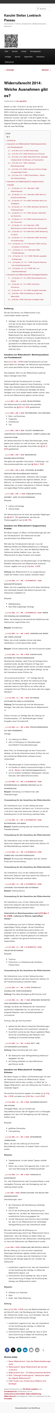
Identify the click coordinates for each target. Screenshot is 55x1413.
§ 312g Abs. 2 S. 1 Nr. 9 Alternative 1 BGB (24, 782)
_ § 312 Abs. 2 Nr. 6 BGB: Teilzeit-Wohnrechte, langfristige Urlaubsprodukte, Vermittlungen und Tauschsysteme (29, 158)
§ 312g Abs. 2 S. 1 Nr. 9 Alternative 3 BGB (24, 852)
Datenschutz (9, 62)
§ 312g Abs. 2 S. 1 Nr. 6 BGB (17, 1175)
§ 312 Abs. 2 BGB (16, 361)
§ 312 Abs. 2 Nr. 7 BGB (15, 455)
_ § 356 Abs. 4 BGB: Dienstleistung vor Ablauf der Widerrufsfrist (26, 294)
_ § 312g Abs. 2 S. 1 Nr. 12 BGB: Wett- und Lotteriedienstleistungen (25, 269)
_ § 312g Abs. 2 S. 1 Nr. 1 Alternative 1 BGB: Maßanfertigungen (25, 189)
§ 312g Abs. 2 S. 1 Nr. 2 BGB (17, 633)
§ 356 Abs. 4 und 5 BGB (35, 1096)
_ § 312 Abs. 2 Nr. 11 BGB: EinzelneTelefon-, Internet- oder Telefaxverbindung (28, 176)
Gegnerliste (28, 56)
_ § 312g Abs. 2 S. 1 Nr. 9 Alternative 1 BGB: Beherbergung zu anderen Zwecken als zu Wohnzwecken (29, 226)
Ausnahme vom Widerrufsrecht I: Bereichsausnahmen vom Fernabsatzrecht (26, 145)
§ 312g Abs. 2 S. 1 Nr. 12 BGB (18, 1043)
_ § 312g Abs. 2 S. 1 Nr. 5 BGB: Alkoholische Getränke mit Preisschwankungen (29, 208)
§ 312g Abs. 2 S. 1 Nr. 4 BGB (17, 1137)
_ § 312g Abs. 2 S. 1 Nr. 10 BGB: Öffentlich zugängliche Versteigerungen (29, 257)
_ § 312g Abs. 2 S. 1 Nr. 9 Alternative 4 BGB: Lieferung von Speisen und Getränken (29, 245)
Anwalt (23, 51)
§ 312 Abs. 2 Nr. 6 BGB (15, 430)
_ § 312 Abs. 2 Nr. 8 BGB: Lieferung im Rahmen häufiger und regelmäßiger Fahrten (29, 170)
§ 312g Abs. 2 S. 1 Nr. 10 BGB (18, 987)
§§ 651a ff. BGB (23, 407)
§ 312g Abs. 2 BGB (32, 566)
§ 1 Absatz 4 (17, 770)
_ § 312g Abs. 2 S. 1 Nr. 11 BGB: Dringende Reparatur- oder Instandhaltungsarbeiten (29, 263)
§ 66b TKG (27, 520)
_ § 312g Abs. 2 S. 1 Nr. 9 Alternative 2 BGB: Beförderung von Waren (29, 232)
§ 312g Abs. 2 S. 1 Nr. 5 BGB (17, 654)
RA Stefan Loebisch (30, 1389)
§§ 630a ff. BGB (37, 464)
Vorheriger (9, 70)
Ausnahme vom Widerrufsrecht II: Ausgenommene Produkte (25, 183)
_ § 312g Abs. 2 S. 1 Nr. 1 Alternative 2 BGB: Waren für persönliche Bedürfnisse (28, 195)
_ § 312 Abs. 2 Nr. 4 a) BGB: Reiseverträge (24, 151)
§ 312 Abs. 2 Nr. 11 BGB (15, 494)
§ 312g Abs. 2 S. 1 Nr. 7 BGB (17, 698)
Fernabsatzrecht (10, 1391)
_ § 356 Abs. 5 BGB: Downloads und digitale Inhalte (27, 299)
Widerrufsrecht (10, 1396)
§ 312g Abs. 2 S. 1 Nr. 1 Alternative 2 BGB (24, 613)
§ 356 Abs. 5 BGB (12, 1247)
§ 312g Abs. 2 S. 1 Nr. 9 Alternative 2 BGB (24, 820)
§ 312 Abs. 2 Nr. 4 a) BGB (16, 401)
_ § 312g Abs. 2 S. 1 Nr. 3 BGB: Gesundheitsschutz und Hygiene (28, 279)
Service (17, 56)
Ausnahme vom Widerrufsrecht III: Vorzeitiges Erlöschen (27, 275)
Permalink (8, 1398)
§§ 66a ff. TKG (12, 517)
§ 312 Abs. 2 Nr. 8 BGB (15, 470)
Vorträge (8, 56)
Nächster (46, 70)
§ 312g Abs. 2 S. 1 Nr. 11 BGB (18, 1000)
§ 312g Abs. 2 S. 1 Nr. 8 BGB (17, 727)
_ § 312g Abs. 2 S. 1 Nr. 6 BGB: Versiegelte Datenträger (28, 290)
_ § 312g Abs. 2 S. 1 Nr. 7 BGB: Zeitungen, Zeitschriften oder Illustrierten (28, 214)
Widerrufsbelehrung (33, 1394)
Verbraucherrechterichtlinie (14, 1394)
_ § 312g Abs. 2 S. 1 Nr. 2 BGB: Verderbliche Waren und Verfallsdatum (29, 202)
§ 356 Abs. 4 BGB (12, 1193)
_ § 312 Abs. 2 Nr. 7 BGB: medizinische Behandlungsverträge (23, 164)
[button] (7, 1350)
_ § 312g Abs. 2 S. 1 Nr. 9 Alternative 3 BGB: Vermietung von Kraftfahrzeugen (29, 239)
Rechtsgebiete (35, 51)
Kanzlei (14, 51)
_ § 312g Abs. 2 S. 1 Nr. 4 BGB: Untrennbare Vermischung (25, 285)
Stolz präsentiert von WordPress (27, 1408)
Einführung (11, 140)
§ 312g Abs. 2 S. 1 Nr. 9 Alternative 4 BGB (24, 884)
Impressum (40, 56)
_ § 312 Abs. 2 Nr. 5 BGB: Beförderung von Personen (28, 154)
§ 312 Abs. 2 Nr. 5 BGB (15, 413)
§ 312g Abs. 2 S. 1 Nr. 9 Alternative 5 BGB (24, 947)
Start (6, 51)
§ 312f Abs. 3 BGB (16, 1309)
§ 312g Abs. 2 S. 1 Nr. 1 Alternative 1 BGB (24, 581)
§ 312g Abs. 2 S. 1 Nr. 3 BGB (17, 1102)
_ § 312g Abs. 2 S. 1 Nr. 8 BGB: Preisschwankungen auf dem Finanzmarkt (28, 220)
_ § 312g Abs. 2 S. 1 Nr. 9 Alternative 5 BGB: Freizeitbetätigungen (26, 251)
